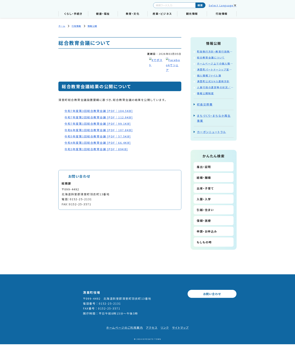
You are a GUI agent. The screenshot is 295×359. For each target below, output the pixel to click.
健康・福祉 (103, 14)
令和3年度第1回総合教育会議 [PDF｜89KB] (96, 149)
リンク (165, 327)
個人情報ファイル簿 (209, 75)
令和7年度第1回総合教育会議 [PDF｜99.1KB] (97, 124)
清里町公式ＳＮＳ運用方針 (213, 81)
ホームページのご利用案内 (124, 327)
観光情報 (192, 14)
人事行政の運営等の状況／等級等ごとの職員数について (215, 87)
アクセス (151, 327)
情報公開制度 (205, 93)
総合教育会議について (211, 57)
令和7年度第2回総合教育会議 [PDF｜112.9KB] (98, 117)
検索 (200, 5)
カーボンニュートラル (211, 132)
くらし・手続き (73, 14)
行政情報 (222, 14)
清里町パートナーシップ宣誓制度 (215, 69)
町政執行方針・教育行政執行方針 (215, 51)
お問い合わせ (212, 294)
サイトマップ (180, 327)
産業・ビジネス (162, 14)
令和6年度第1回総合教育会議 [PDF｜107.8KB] (98, 130)
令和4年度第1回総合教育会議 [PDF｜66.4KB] (97, 143)
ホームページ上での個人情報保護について (215, 63)
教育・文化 (133, 14)
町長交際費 (205, 104)
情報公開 (92, 26)
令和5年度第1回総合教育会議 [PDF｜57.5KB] (97, 136)
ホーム (61, 26)
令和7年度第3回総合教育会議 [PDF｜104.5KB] (98, 111)
